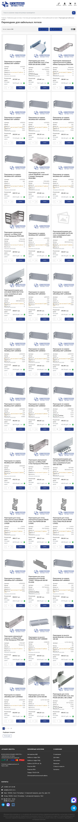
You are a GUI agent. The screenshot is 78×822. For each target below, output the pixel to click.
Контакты (56, 769)
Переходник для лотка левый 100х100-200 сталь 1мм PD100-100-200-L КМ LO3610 (63, 696)
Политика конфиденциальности (10, 764)
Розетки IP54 (31, 769)
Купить (20, 87)
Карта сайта (4, 766)
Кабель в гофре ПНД (33, 760)
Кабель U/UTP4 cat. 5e (34, 763)
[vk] (14, 806)
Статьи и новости (58, 766)
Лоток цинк (7, 736)
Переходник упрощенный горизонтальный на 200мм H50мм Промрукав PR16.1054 (63, 62)
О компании (57, 754)
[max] (8, 806)
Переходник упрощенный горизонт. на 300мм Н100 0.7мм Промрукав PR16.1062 (38, 462)
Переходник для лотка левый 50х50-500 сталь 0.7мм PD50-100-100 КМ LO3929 (39, 62)
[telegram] (3, 806)
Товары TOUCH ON (33, 772)
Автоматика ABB (32, 754)
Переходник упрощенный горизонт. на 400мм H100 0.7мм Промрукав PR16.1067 (14, 638)
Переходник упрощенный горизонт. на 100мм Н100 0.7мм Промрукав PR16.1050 (14, 234)
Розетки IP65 (31, 766)
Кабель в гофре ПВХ (33, 757)
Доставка (56, 757)
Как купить (56, 760)
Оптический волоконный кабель (37, 775)
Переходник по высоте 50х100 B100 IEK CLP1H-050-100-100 (62, 637)
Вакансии (56, 763)
